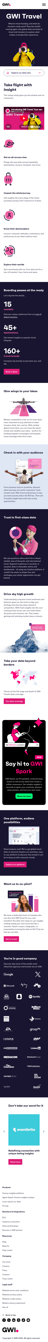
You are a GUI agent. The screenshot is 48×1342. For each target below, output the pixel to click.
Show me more (24, 796)
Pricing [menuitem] (5, 1206)
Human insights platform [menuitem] (13, 1193)
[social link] (4, 1320)
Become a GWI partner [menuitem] (12, 1230)
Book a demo (12, 372)
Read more (15, 1162)
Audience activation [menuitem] (11, 1222)
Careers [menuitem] (5, 1266)
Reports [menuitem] (5, 1246)
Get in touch (11, 939)
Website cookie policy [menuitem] (11, 1299)
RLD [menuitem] (4, 1217)
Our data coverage (14, 701)
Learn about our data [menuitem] (11, 1201)
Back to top (11, 1315)
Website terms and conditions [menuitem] (15, 1290)
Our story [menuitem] (6, 1262)
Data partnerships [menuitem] (10, 1226)
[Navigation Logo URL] (6, 4)
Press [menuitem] (4, 1270)
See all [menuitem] (5, 1307)
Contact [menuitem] (6, 1274)
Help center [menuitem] (7, 1250)
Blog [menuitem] (4, 1242)
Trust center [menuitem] (7, 1279)
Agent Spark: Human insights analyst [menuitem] (18, 1197)
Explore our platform (15, 864)
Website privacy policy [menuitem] (12, 1294)
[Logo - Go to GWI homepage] (10, 1330)
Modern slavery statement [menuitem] (13, 1303)
